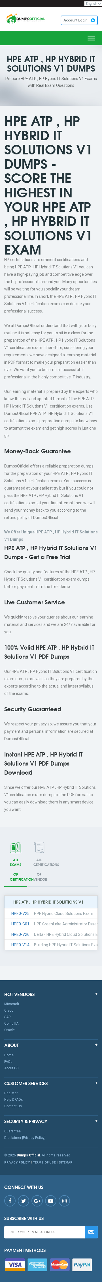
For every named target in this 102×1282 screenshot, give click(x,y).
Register (11, 1093)
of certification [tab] (18, 869)
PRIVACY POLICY (17, 1162)
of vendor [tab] (42, 869)
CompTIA (11, 1023)
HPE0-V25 (20, 913)
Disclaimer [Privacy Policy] (24, 1138)
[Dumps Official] (25, 18)
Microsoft (11, 1004)
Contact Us (13, 1106)
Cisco (8, 1010)
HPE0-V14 (20, 945)
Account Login (75, 20)
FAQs (8, 1062)
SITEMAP (66, 1162)
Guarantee (12, 1131)
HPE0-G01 (20, 924)
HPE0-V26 (20, 934)
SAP (7, 1017)
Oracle (9, 1030)
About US (11, 1068)
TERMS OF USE (44, 1162)
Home (9, 1055)
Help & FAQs (13, 1100)
